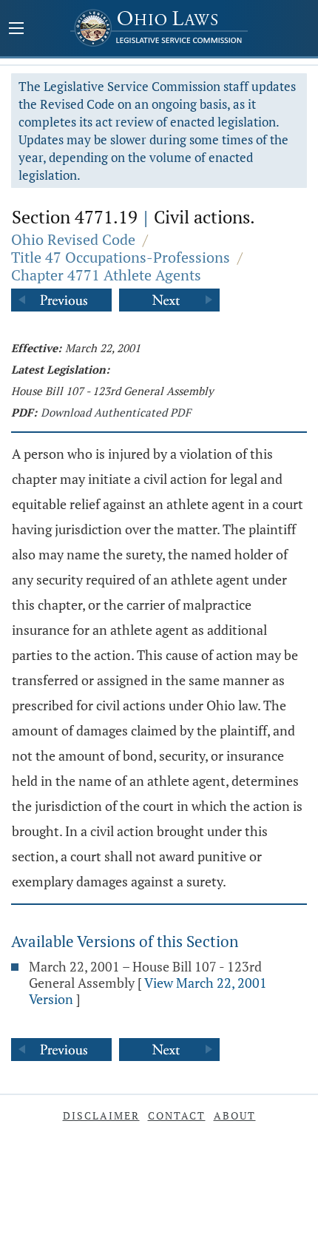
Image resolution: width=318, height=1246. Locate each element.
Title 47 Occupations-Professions (120, 257)
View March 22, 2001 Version (148, 991)
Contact (177, 1115)
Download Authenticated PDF (116, 412)
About (235, 1115)
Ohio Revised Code (73, 239)
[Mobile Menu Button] (16, 29)
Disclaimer (101, 1115)
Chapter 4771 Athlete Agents (106, 275)
